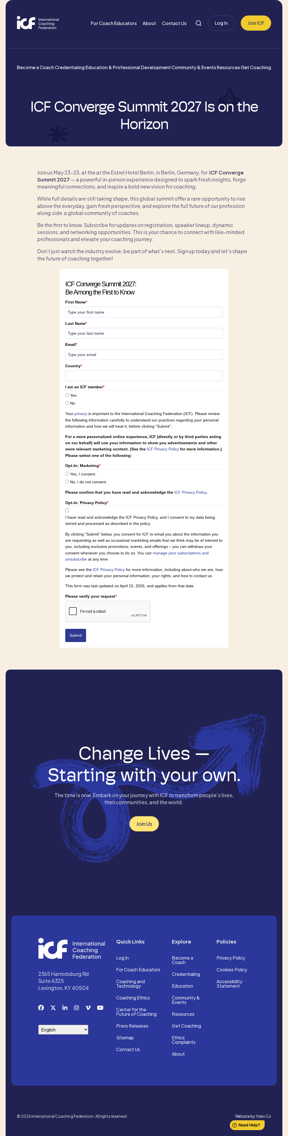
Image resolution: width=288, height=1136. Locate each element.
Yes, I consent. (83, 474)
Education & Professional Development (128, 67)
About (149, 23)
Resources (228, 67)
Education (182, 986)
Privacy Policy (231, 958)
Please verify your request (91, 596)
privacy (81, 413)
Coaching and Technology (130, 984)
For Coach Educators (114, 23)
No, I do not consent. (88, 482)
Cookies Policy (232, 969)
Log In (221, 23)
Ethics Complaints (183, 1040)
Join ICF (256, 23)
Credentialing (70, 67)
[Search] (198, 23)
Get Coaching (256, 67)
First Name (76, 302)
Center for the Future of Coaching (136, 1012)
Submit (75, 635)
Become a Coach (35, 67)
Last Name (76, 323)
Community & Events (193, 67)
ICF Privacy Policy (163, 449)
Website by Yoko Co (253, 1116)
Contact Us (174, 23)
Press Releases (132, 1026)
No (72, 403)
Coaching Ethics (133, 998)
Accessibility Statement (229, 984)
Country (73, 366)
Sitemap (125, 1037)
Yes (73, 395)
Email (71, 344)
